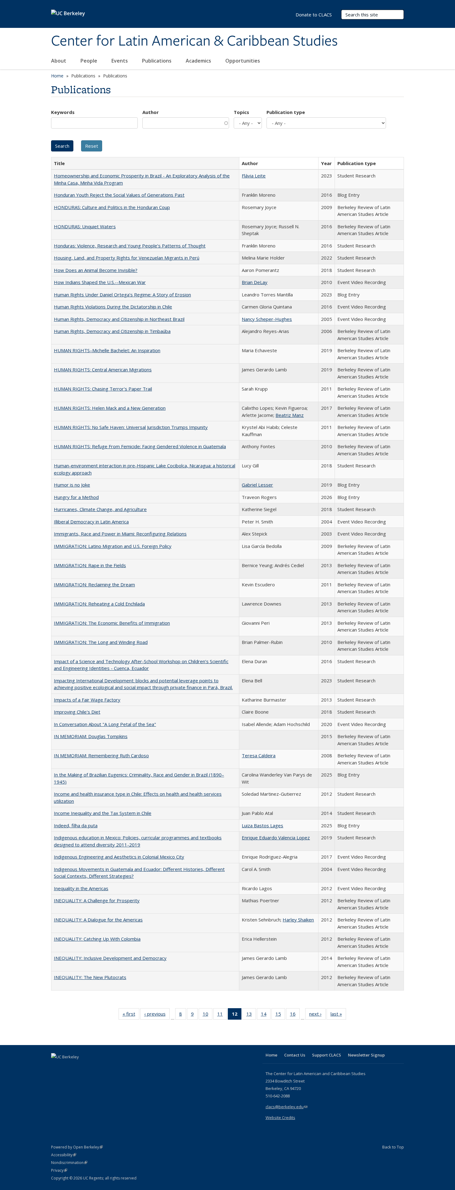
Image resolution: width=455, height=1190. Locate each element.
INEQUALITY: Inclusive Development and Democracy (110, 958)
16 (295, 1015)
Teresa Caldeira (258, 755)
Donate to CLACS (314, 14)
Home (57, 76)
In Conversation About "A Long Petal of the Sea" (105, 724)
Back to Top (393, 1147)
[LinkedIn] (68, 1067)
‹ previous (157, 1015)
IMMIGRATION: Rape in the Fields (90, 565)
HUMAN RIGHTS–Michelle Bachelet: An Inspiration (107, 350)
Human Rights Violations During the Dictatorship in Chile (113, 307)
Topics (241, 112)
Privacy (59, 1170)
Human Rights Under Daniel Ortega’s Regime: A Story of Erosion (122, 294)
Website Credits (280, 1117)
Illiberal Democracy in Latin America (91, 521)
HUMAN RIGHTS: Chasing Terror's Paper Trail (103, 389)
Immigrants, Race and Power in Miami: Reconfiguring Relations (120, 534)
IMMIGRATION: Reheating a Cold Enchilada (99, 604)
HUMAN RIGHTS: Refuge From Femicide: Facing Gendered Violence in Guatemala (140, 446)
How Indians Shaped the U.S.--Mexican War (100, 282)
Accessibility (63, 1154)
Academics (199, 60)
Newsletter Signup (366, 1055)
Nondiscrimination (69, 1162)
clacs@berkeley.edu (286, 1106)
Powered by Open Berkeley (77, 1147)
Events (120, 60)
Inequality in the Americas (81, 888)
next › (317, 1015)
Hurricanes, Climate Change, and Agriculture (100, 509)
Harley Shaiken (298, 920)
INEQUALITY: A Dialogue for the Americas (98, 920)
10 (207, 1015)
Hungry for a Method (76, 497)
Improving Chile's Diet (77, 712)
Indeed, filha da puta (76, 825)
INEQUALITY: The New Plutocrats (90, 977)
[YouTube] (80, 1067)
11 (222, 1015)
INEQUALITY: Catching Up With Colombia (97, 939)
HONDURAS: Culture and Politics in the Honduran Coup (112, 207)
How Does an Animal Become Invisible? (95, 270)
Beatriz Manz (289, 415)
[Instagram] (92, 1067)
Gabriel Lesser (257, 485)
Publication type (285, 112)
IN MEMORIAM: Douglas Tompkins (91, 736)
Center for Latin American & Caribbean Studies (194, 41)
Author (150, 112)
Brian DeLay (254, 282)
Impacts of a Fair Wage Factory (87, 700)
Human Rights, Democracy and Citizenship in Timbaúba (112, 331)
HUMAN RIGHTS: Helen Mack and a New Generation (110, 408)
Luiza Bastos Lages (262, 825)
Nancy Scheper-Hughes (267, 319)
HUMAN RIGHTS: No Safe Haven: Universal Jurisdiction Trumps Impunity (131, 427)
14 (266, 1015)
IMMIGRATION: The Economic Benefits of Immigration (112, 623)
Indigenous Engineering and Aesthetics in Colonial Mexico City (119, 857)
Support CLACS (326, 1055)
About (59, 60)
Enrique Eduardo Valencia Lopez (276, 837)
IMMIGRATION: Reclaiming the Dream (94, 584)
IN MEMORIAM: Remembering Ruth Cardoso (101, 755)
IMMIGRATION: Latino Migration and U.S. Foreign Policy (112, 546)
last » (338, 1015)
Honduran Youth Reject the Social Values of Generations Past (119, 195)
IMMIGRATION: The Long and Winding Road (101, 642)
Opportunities (243, 60)
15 (280, 1015)
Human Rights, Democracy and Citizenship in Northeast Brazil (119, 319)
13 (251, 1015)
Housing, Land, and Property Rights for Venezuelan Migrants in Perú (126, 258)
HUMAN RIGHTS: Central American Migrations (103, 369)
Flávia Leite (254, 176)
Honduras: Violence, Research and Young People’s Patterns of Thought (130, 246)
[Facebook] (56, 1067)
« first (131, 1015)
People (89, 60)
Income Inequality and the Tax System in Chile (102, 813)
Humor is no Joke (72, 485)
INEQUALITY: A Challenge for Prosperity (97, 900)
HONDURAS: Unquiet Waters (85, 226)
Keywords (63, 112)
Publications (157, 60)
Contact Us (294, 1055)
